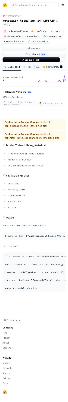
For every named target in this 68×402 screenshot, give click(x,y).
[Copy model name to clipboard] (57, 20)
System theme (14, 320)
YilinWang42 (12, 16)
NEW (29, 92)
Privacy (6, 337)
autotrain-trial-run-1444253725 (29, 20)
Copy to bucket (35, 54)
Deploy (34, 48)
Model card (14, 66)
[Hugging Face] (5, 392)
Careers (7, 347)
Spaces (6, 373)
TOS (5, 332)
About (6, 342)
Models (6, 362)
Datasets (7, 367)
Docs (5, 383)
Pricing (6, 378)
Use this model (32, 59)
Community (54, 66)
